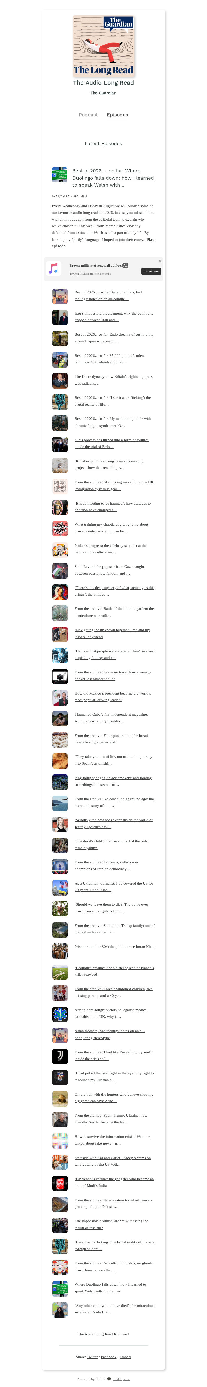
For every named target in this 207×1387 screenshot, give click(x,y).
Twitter (92, 1357)
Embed (125, 1357)
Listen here (151, 271)
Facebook (108, 1357)
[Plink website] (109, 1379)
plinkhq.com (121, 1379)
